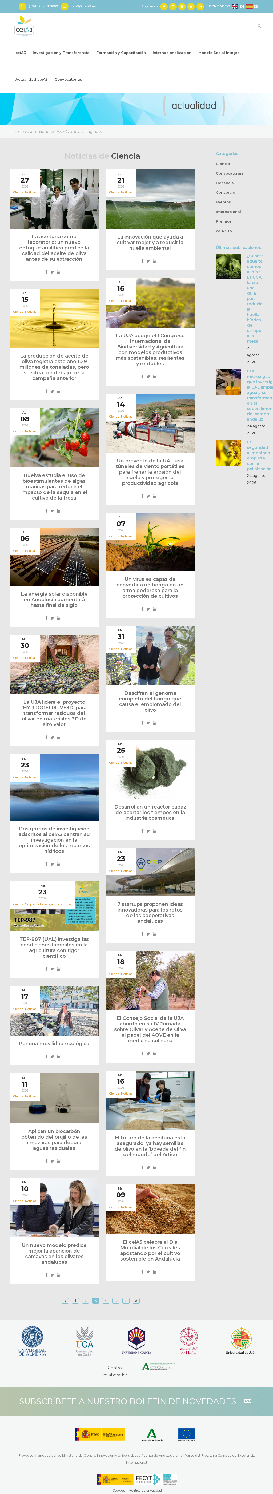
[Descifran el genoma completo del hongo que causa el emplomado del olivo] (150, 655)
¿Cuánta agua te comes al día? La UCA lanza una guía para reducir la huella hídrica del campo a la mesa (255, 298)
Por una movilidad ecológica (54, 1044)
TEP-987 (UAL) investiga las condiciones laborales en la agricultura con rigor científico (54, 947)
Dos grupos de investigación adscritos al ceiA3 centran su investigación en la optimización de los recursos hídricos (54, 840)
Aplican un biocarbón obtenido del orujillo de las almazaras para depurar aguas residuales (54, 1139)
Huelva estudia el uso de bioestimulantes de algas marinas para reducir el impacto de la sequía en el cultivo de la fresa (54, 487)
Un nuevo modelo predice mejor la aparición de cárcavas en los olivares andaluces (54, 1253)
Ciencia (223, 163)
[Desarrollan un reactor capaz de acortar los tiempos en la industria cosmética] (150, 769)
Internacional (228, 211)
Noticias (30, 192)
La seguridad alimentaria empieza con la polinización (259, 455)
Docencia (225, 183)
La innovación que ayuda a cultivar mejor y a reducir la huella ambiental (150, 242)
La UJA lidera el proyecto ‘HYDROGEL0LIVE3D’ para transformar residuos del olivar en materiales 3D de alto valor (54, 713)
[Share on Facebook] (46, 272)
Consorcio (225, 192)
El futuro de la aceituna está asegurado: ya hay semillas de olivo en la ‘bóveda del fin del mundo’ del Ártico (150, 1146)
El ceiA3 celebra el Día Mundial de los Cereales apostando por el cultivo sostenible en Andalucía (150, 1250)
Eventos (223, 202)
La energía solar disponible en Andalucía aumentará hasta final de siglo (54, 599)
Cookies (119, 1490)
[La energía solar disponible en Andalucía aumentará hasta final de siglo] (54, 557)
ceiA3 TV (224, 231)
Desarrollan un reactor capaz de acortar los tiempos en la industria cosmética (150, 812)
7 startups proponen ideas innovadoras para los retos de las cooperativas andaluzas (150, 912)
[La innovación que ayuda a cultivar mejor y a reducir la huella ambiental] (150, 199)
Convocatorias (229, 173)
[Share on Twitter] (52, 272)
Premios (224, 221)
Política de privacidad (145, 1490)
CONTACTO (219, 6)
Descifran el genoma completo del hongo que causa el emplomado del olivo (150, 701)
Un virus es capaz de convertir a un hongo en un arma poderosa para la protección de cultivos (150, 587)
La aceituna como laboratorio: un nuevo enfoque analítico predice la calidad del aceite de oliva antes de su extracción (54, 248)
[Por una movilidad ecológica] (54, 1011)
